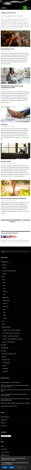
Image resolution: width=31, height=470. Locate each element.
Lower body (5, 306)
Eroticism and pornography (9, 270)
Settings (19, 467)
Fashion (4, 365)
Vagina (5, 318)
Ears (4, 294)
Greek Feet (4, 124)
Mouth (5, 291)
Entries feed (4, 449)
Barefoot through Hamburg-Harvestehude (13, 198)
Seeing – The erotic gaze (8, 342)
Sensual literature (6, 327)
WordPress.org (5, 455)
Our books (3, 350)
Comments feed (5, 452)
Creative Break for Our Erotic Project (10, 382)
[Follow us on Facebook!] (2, 236)
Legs (4, 309)
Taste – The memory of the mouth (11, 333)
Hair (4, 288)
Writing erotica (5, 262)
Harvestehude (6, 362)
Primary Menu (29, 8)
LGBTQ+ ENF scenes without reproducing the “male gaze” (15, 403)
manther (3, 8)
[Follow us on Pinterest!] (7, 236)
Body (3, 276)
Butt (4, 315)
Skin (3, 279)
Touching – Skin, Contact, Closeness (11, 330)
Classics (4, 273)
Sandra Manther (13, 163)
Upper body (5, 297)
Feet (4, 312)
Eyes (4, 285)
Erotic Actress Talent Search (9, 353)
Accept (4, 467)
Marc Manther (11, 126)
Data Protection (5, 417)
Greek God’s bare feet (7, 49)
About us (3, 422)
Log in (2, 446)
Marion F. (4, 356)
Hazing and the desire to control (9, 406)
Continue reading (6, 63)
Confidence (5, 368)
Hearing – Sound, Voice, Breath (10, 336)
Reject (11, 467)
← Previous (11, 221)
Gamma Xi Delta (6, 359)
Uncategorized (4, 348)
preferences (8, 462)
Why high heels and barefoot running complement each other (12, 86)
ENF (3, 324)
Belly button (6, 300)
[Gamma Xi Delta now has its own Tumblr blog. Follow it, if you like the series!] (10, 236)
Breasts (5, 303)
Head (3, 282)
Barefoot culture (6, 161)
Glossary (4, 267)
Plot (3, 321)
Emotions (4, 264)
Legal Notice (4, 419)
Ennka (9, 50)
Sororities (5, 371)
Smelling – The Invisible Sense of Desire (12, 339)
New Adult (3, 345)
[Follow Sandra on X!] (4, 236)
